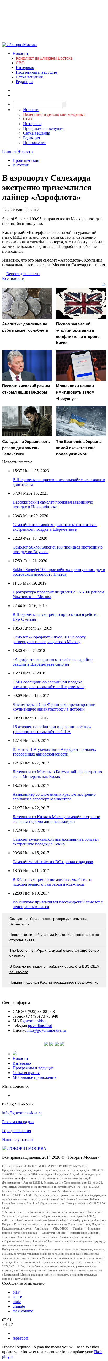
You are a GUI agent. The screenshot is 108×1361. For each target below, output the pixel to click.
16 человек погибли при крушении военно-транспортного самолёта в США (52, 729)
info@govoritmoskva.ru (46, 1030)
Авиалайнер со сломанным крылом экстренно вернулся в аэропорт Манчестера (54, 796)
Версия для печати (23, 274)
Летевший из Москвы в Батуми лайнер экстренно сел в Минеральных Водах (57, 774)
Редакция (24, 81)
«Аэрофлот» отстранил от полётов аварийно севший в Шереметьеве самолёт (53, 661)
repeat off (20, 1338)
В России (21, 165)
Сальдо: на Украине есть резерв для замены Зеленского (48, 921)
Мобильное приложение (34, 1077)
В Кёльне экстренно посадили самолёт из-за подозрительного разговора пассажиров (52, 881)
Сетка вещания (29, 77)
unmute (19, 1306)
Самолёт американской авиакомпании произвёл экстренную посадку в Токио (56, 841)
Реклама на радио (18, 1122)
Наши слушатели (17, 1139)
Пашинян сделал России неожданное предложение (54, 982)
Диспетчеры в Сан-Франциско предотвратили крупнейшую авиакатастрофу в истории (54, 706)
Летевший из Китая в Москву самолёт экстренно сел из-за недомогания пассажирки (56, 819)
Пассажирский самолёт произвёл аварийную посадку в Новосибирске (53, 504)
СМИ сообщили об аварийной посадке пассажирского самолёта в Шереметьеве (48, 684)
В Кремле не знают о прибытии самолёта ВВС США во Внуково (54, 969)
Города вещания (16, 1130)
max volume (23, 1311)
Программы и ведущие (36, 72)
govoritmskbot (34, 1021)
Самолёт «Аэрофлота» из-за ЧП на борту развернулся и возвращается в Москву (49, 639)
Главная (9, 151)
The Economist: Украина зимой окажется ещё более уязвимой (54, 953)
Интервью (25, 67)
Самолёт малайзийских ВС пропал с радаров (53, 862)
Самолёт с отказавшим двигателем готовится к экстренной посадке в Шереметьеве (55, 527)
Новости (20, 53)
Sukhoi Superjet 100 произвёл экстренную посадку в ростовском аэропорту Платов (59, 571)
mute (17, 1301)
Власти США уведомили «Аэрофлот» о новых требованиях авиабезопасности (54, 751)
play (16, 1292)
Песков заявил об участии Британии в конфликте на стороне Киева (54, 937)
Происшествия (26, 160)
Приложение (34, 142)
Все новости (13, 278)
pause (17, 1297)
